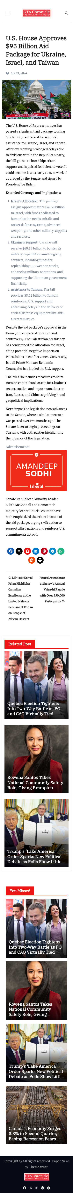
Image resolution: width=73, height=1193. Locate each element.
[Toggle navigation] (8, 13)
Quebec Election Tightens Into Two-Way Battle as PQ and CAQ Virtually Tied (33, 708)
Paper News (60, 1161)
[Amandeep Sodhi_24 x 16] (36, 472)
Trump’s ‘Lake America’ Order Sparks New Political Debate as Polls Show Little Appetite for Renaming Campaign (34, 861)
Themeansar (38, 1167)
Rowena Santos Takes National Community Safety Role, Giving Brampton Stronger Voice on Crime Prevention (35, 787)
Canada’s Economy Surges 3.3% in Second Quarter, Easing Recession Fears (35, 1133)
